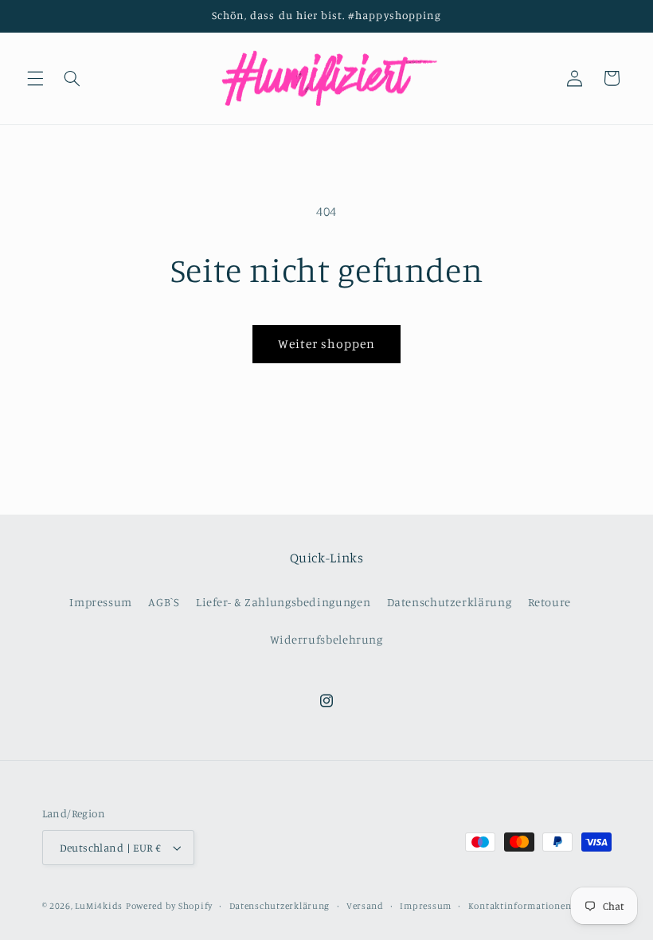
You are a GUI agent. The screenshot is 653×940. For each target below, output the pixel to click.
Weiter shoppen (327, 343)
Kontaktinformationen (520, 905)
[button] (35, 78)
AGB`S (163, 602)
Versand (365, 905)
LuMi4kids (99, 905)
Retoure (549, 602)
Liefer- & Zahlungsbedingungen (283, 602)
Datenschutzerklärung (449, 602)
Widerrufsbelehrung (326, 639)
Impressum (100, 602)
